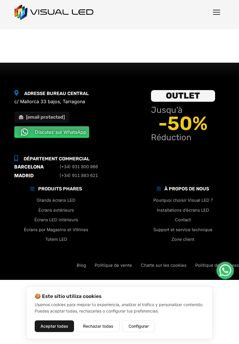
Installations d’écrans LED (183, 210)
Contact (183, 219)
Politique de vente (113, 265)
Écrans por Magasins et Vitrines (56, 229)
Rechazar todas (98, 326)
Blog (81, 265)
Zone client (182, 239)
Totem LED (56, 239)
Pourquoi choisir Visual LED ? (183, 200)
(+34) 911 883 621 (78, 175)
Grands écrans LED (56, 200)
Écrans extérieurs (56, 210)
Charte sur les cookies (164, 265)
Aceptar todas (54, 326)
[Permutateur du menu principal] (216, 12)
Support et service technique (182, 229)
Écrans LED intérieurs (56, 219)
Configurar (139, 326)
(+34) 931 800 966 (78, 166)
